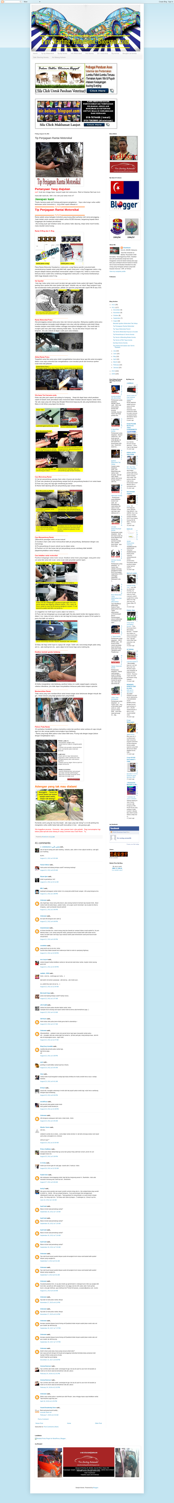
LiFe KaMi (43, 1005)
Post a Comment (43, 1419)
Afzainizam (127, 248)
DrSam (42, 1088)
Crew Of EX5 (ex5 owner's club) (131, 759)
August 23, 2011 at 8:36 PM (49, 1095)
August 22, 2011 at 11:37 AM (49, 1040)
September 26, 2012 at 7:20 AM (50, 1223)
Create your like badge (133, 844)
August (115, 321)
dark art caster (132, 573)
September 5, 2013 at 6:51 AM (50, 1261)
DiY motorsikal (102, 53)
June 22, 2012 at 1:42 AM (48, 1200)
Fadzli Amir (44, 1175)
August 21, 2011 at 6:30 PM (49, 939)
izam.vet (129, 529)
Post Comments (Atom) (51, 1427)
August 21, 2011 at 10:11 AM (49, 882)
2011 (113, 307)
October (116, 315)
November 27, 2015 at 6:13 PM (50, 1302)
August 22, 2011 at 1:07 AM (49, 998)
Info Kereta (89, 53)
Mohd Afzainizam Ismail (120, 832)
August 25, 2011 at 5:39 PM (49, 1156)
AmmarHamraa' (45, 1366)
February (116, 365)
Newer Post (39, 1423)
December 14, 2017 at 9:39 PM (50, 1360)
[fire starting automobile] (113, 840)
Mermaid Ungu (45, 993)
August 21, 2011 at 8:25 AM (49, 870)
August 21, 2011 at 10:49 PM (49, 967)
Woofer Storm (45, 1127)
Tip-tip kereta (62, 53)
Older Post (98, 1423)
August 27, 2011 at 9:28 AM (49, 1182)
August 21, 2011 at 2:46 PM (49, 909)
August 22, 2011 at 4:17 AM (49, 1024)
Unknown (43, 900)
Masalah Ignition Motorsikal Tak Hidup (125, 323)
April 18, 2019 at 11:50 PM (48, 1401)
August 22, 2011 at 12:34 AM (49, 986)
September (117, 318)
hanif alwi (43, 1206)
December (116, 310)
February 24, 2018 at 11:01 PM (50, 1373)
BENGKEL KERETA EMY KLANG (131, 686)
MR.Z (42, 888)
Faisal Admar (44, 865)
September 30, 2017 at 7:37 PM (50, 1328)
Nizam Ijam (44, 876)
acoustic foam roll (45, 1412)
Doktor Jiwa (131, 610)
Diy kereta (115, 53)
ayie (41, 1062)
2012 (113, 304)
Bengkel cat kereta (130, 53)
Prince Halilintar (45, 1149)
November (116, 312)
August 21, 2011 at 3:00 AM (49, 858)
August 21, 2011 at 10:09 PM (49, 953)
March (115, 362)
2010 (113, 371)
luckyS (42, 1188)
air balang (130, 649)
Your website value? (117, 870)
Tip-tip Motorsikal (47, 53)
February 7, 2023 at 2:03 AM (49, 1415)
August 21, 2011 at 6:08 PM (49, 921)
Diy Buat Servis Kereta (120, 343)
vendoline (43, 945)
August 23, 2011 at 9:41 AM (49, 1081)
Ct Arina (43, 1163)
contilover (130, 383)
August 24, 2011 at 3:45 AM (49, 1121)
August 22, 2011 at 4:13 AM (49, 1012)
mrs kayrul (44, 959)
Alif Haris (43, 1019)
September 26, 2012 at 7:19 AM (50, 1212)
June (115, 353)
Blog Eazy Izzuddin (46, 1046)
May (114, 356)
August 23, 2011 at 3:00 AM (49, 1067)
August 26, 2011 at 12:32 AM (49, 1168)
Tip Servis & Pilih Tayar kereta (122, 340)
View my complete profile (117, 271)
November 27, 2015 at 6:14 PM (50, 1314)
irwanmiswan (44, 928)
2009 (113, 374)
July (114, 351)
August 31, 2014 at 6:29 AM (49, 1291)
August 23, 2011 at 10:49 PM (49, 1109)
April (115, 359)
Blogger (95, 1487)
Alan (41, 1074)
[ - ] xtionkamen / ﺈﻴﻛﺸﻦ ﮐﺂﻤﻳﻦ (50, 847)
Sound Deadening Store (48, 1407)
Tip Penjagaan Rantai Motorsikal (123, 326)
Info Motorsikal (76, 53)
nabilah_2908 (44, 973)
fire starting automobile (124, 838)
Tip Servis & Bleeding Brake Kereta (124, 337)
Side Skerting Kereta (41, 57)
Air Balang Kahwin (59, 57)
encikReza (43, 1101)
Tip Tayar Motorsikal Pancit (121, 329)
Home (35, 53)
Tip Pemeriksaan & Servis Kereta (123, 334)
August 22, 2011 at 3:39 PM (49, 1056)
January (116, 367)
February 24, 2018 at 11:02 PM (50, 1387)
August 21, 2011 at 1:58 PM (49, 894)
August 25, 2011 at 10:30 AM (49, 1143)
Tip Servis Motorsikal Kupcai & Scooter (125, 332)
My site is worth (117, 866)
